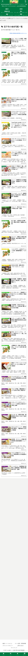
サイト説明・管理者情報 (20, 643)
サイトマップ (14, 647)
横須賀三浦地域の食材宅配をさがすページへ (18, 33)
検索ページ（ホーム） (8, 643)
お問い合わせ (20, 645)
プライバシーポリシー (8, 645)
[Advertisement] (14, 89)
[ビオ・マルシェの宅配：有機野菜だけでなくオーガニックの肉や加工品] (17, 400)
